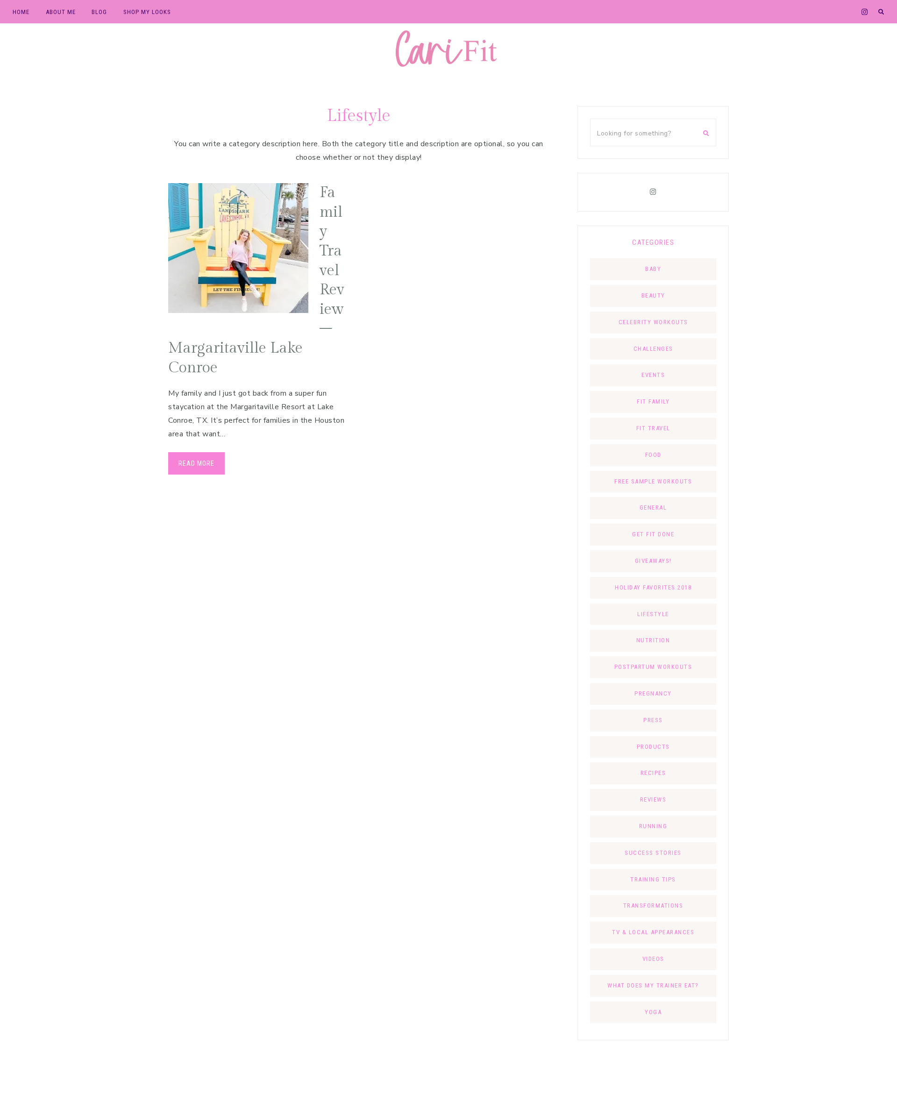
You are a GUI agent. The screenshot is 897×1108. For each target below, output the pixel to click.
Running (653, 826)
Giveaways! (653, 560)
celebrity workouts (653, 322)
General (653, 507)
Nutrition (653, 640)
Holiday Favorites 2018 (653, 587)
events (653, 374)
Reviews (653, 799)
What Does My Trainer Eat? (653, 985)
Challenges (653, 348)
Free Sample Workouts (653, 481)
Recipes (653, 772)
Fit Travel (653, 428)
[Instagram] (653, 192)
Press (653, 720)
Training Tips (653, 879)
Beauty (653, 295)
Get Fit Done (653, 534)
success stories (653, 852)
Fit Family (653, 401)
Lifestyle (653, 614)
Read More (196, 463)
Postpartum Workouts (653, 666)
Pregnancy (653, 693)
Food (653, 454)
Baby (653, 268)
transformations (653, 905)
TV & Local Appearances (653, 932)
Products (653, 746)
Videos (653, 958)
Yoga (653, 1012)
